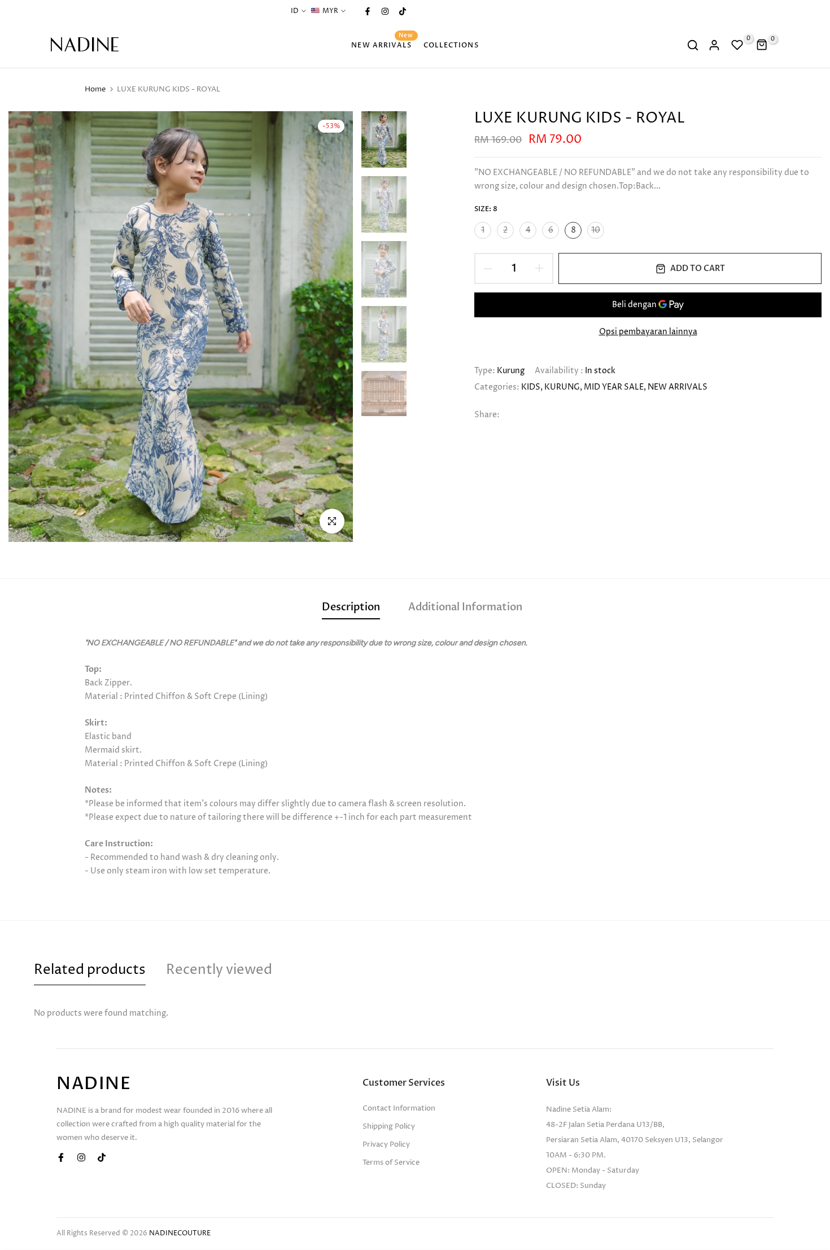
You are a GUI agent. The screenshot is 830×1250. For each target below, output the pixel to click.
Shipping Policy (388, 1126)
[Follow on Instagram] (384, 11)
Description (351, 607)
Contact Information (398, 1108)
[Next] (331, 326)
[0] (737, 45)
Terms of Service (391, 1162)
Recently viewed (219, 970)
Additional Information (465, 607)
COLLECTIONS (451, 45)
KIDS (530, 387)
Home (95, 89)
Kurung (511, 370)
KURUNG (562, 387)
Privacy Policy (386, 1144)
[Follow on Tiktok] (402, 11)
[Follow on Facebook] (367, 11)
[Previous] (29, 326)
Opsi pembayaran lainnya (648, 331)
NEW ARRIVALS (382, 44)
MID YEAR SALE (614, 387)
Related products (90, 970)
